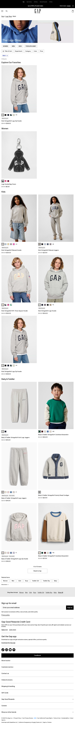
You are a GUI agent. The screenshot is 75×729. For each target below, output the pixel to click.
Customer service (7, 667)
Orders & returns (6, 680)
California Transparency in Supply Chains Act (30, 722)
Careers (4, 706)
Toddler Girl (35, 581)
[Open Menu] (2, 11)
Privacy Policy (17, 718)
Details (69, 6)
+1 (16, 492)
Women (5, 581)
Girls (19, 581)
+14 (53, 431)
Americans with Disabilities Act (9, 722)
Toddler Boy (46, 581)
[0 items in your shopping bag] (73, 11)
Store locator (5, 660)
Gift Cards (4, 693)
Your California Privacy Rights (44, 718)
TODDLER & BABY (31, 46)
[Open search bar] (6, 11)
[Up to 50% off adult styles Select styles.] (35, 6)
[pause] (73, 6)
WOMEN (5, 46)
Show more (4, 584)
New (2, 16)
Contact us (5, 673)
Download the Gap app (8, 642)
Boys (26, 581)
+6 (53, 244)
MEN (13, 46)
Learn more (12, 629)
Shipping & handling (8, 686)
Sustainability (65, 718)
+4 (16, 115)
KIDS (20, 46)
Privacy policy (5, 615)
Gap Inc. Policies (47, 722)
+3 (16, 244)
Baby (55, 581)
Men (13, 581)
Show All (60, 592)
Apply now (4, 629)
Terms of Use (57, 718)
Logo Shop (8, 16)
